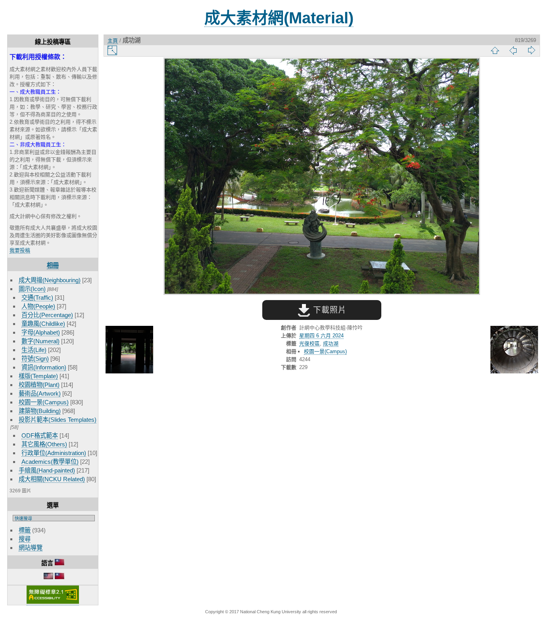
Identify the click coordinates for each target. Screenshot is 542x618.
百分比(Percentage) (47, 315)
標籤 (25, 530)
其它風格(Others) (44, 444)
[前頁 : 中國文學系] (129, 350)
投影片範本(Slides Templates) (57, 419)
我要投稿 (20, 250)
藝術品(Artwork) (40, 393)
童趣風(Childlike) (43, 323)
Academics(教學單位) (50, 461)
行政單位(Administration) (53, 453)
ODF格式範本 (39, 435)
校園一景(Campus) (44, 402)
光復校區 (309, 343)
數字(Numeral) (40, 341)
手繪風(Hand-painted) (47, 470)
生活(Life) (33, 349)
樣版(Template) (38, 376)
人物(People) (38, 306)
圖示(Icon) (32, 288)
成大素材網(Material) (279, 18)
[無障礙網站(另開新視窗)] (53, 602)
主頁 (113, 41)
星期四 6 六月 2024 (321, 336)
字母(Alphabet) (40, 332)
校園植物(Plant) (39, 384)
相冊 (53, 265)
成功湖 (330, 343)
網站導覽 (30, 547)
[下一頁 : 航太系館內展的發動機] (514, 350)
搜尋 (25, 539)
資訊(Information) (43, 367)
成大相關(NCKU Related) (52, 479)
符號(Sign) (35, 358)
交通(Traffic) (37, 297)
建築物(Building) (40, 411)
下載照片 (328, 310)
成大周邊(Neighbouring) (50, 280)
